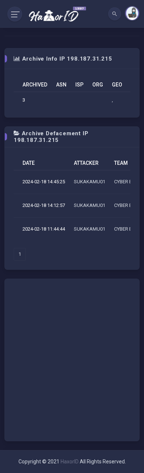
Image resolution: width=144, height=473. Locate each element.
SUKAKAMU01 (89, 181)
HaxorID (70, 462)
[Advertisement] (72, 360)
